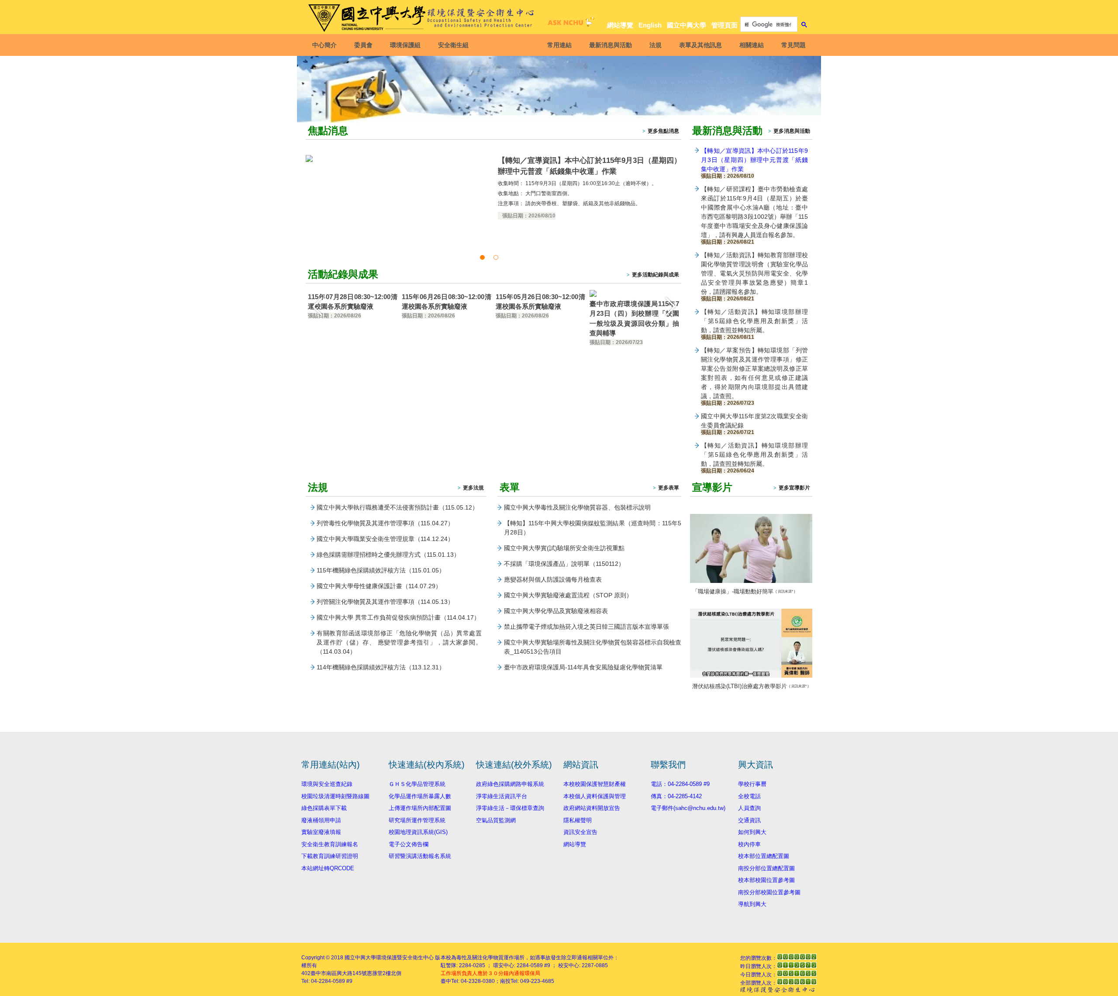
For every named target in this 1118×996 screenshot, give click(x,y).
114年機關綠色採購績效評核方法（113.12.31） (381, 667)
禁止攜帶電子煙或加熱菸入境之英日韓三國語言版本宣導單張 (586, 626)
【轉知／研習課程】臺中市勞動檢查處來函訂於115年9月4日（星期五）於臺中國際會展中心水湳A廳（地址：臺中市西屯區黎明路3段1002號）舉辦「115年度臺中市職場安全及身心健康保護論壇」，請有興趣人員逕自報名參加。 (754, 215)
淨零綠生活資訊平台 (501, 796)
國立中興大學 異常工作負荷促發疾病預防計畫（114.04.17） (398, 617)
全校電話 (749, 796)
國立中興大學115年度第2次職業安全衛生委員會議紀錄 (754, 423)
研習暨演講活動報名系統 (420, 856)
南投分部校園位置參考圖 (769, 892)
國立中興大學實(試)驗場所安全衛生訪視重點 (564, 548)
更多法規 (473, 488)
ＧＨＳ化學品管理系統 (417, 784)
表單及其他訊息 (700, 44)
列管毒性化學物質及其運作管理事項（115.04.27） (385, 523)
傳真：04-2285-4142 (676, 796)
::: (803, 9)
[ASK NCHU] (570, 23)
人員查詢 (749, 808)
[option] (493, 188)
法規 (655, 44)
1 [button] (483, 257)
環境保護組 (405, 44)
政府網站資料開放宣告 (591, 808)
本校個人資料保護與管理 (594, 796)
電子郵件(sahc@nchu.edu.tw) (688, 808)
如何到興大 (752, 832)
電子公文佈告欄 (408, 844)
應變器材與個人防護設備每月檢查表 (553, 579)
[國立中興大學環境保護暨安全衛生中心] (422, 18)
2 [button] (497, 257)
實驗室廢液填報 (321, 832)
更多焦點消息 (663, 131)
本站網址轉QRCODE (327, 868)
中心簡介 (324, 44)
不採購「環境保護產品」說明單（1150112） (564, 563)
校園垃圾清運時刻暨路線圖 (335, 796)
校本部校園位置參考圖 (766, 880)
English (650, 25)
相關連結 (751, 44)
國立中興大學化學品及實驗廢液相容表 (556, 610)
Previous (316, 306)
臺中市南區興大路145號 (339, 973)
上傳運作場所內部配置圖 (420, 808)
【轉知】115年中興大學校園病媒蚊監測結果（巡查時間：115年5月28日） (592, 528)
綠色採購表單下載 (324, 808)
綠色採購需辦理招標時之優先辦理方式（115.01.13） (388, 554)
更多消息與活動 (791, 131)
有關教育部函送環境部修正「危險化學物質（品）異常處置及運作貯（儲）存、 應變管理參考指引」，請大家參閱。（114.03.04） (399, 642)
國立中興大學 (686, 25)
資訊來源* (785, 591)
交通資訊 (749, 820)
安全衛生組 (453, 44)
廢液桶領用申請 (321, 820)
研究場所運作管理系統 (417, 820)
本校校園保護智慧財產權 (594, 784)
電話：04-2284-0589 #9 (680, 784)
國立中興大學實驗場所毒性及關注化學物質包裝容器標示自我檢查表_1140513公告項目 (592, 647)
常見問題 (793, 44)
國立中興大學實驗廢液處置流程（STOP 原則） (568, 595)
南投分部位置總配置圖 (766, 868)
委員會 (363, 44)
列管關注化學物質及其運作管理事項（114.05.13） (385, 601)
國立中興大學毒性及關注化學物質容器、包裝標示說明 (577, 507)
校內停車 (749, 844)
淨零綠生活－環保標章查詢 (510, 808)
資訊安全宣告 (580, 832)
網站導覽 (620, 25)
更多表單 (668, 488)
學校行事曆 (752, 784)
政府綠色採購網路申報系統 (510, 784)
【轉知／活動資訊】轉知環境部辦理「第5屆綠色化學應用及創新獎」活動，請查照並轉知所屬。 (754, 323)
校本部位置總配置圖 (763, 856)
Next (670, 306)
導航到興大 (752, 904)
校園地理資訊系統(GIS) (418, 832)
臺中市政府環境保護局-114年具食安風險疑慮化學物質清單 (583, 667)
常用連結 (559, 44)
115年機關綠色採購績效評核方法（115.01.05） (381, 570)
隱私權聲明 (577, 820)
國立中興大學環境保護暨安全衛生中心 (389, 958)
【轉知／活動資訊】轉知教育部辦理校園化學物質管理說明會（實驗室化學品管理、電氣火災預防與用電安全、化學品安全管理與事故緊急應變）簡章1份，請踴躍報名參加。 (754, 276)
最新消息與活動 (610, 44)
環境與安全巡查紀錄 (326, 784)
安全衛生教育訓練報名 (329, 844)
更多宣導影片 (794, 488)
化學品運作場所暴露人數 (420, 796)
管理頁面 (724, 25)
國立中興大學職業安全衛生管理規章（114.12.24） (385, 538)
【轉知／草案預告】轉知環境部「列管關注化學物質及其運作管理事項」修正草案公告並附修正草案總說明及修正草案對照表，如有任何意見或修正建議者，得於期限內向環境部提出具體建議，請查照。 (754, 376)
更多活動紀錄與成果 (655, 275)
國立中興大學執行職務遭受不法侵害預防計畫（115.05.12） (397, 507)
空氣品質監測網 (496, 820)
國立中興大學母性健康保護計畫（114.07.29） (379, 585)
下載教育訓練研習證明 (329, 856)
